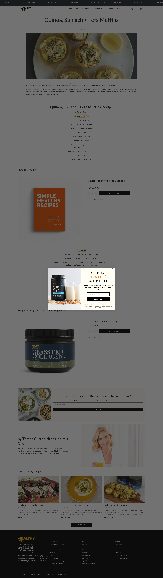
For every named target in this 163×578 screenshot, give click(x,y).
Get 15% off (98, 299)
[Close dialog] (112, 269)
